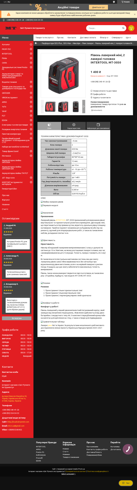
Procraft (39, 458)
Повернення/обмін (94, 455)
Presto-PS (40, 452)
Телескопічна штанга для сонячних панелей (17, 273)
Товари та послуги (43, 37)
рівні (50, 325)
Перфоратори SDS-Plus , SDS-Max (56, 43)
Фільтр (103, 37)
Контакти (72, 37)
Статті (5, 209)
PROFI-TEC (6, 49)
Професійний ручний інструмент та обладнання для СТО (15, 140)
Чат (128, 483)
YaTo (4, 107)
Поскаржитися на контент (76, 471)
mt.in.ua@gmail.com (16, 426)
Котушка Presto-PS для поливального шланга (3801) (17, 243)
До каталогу (116, 449)
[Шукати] (123, 28)
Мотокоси (6, 156)
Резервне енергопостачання (14, 129)
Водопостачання (9, 82)
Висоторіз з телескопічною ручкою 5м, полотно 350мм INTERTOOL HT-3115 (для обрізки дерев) (17, 305)
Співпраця (116, 37)
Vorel (4, 111)
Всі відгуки (17, 318)
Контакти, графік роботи (97, 449)
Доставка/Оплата (94, 452)
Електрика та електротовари (15, 125)
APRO (4, 102)
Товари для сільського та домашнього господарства (14, 88)
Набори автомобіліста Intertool (15, 147)
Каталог (6, 44)
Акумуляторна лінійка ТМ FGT (15, 173)
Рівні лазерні (87, 43)
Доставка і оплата (88, 37)
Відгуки (5, 200)
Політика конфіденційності (98, 471)
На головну (115, 446)
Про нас (60, 37)
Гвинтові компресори (11, 134)
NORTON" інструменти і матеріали (12, 183)
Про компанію (92, 446)
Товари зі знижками (71, 457)
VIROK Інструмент (10, 98)
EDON (4, 120)
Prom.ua (81, 469)
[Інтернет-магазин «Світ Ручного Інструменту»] (11, 28)
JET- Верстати (8, 178)
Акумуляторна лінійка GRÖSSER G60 (11, 168)
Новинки (66, 454)
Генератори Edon (9, 189)
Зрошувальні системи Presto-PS (15, 68)
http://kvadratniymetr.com (18, 422)
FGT (3, 116)
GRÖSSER (6, 93)
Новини (5, 204)
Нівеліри (76, 43)
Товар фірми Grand (10, 151)
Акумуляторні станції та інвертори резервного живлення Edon (12, 76)
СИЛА (4, 63)
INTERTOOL (61, 220)
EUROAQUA (41, 455)
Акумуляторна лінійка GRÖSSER (11, 161)
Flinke (4, 58)
